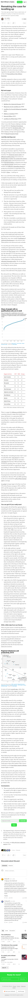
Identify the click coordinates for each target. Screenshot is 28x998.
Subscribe (19, 2)
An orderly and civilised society (8, 956)
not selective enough (7, 164)
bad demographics (9, 162)
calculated (4, 462)
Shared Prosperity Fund (11, 134)
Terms (18, 986)
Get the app (21, 991)
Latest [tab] (6, 930)
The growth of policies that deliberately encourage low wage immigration (9, 947)
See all (4, 967)
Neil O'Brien (7, 18)
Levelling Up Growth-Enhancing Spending (15, 109)
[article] (14, 938)
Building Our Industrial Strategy (12, 104)
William (6, 879)
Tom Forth (15, 458)
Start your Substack (10, 991)
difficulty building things (8, 157)
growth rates (14, 689)
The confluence (6, 934)
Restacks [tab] (11, 865)
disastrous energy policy (15, 155)
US (4, 172)
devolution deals (17, 128)
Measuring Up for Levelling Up (12, 107)
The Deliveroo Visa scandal (9, 945)
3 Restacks (18, 850)
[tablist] (7, 865)
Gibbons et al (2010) (17, 412)
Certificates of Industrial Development (13, 239)
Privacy (14, 986)
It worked (3, 484)
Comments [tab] (4, 865)
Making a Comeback (9, 114)
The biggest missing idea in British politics (9, 959)
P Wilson (6, 901)
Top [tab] (3, 930)
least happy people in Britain (18, 765)
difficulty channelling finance (16, 166)
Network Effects (8, 116)
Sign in (25, 2)
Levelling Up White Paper (11, 119)
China (8, 172)
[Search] (25, 930)
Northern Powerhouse (17, 126)
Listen (24, 19)
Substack (7, 995)
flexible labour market (7, 159)
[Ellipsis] (26, 879)
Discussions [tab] (12, 930)
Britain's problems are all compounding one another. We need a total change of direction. (10, 937)
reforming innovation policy (8, 261)
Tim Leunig (12, 251)
